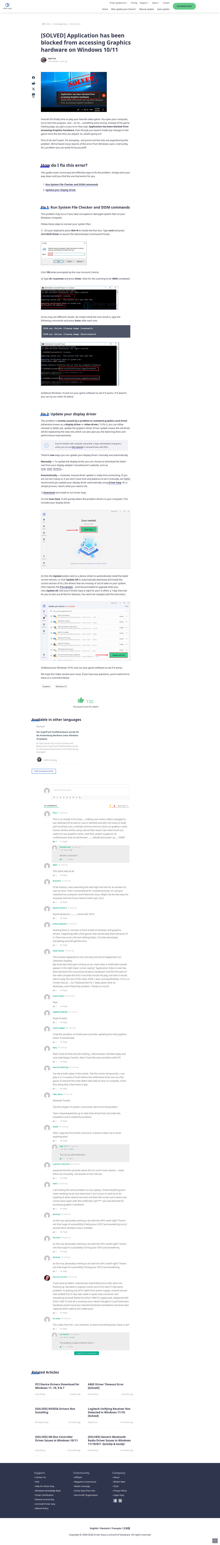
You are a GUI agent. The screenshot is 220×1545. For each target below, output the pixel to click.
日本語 (126, 1528)
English (94, 1528)
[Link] (79, 797)
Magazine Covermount (85, 1481)
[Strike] (63, 797)
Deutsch (105, 1528)
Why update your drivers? (123, 9)
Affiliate (78, 1477)
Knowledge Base (60, 24)
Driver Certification (44, 1495)
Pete (70, 850)
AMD (49, 468)
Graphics (46, 686)
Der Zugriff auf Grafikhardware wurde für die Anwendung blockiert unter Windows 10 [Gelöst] (57, 735)
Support (143, 3)
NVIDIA (57, 468)
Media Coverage (82, 1486)
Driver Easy (115, 482)
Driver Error (75, 24)
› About (116, 1477)
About (155, 3)
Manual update (146, 9)
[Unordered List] (70, 797)
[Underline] (60, 797)
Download (49, 492)
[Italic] (57, 797)
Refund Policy (41, 1508)
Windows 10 (61, 686)
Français (116, 1528)
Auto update (163, 9)
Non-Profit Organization (86, 1495)
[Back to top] (215, 1540)
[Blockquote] (73, 797)
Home (105, 9)
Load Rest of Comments (87, 1353)
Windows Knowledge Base (48, 1490)
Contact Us (40, 1477)
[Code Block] (76, 797)
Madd (71, 1149)
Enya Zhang (40, 1394)
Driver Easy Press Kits (84, 1490)
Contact (166, 3)
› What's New (118, 1481)
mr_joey (71, 1337)
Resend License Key (44, 1499)
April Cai (52, 58)
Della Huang (50, 760)
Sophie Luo (93, 1422)
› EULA (115, 1486)
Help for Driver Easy (44, 1486)
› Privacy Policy (119, 1490)
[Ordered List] (67, 797)
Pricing (134, 3)
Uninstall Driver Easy (45, 1504)
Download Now (184, 6)
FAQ (37, 1481)
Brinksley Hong (41, 1422)
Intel (43, 468)
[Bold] (54, 797)
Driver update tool (118, 3)
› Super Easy (118, 1495)
